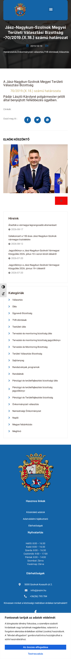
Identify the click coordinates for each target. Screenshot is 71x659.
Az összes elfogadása (35, 647)
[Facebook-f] (35, 612)
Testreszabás (35, 653)
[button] (50, 9)
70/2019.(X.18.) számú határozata (35, 91)
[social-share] (27, 120)
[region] (35, 636)
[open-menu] (61, 200)
